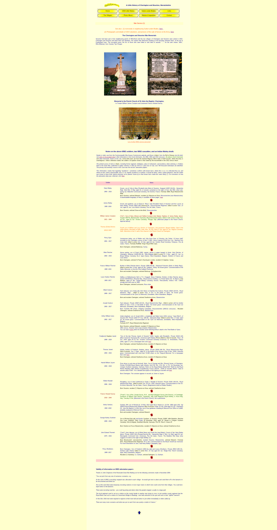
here (161, 29)
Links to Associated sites (107, 157)
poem (131, 329)
